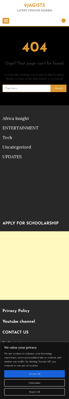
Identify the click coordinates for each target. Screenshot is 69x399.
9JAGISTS (34, 5)
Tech (7, 137)
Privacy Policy (16, 311)
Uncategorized (17, 147)
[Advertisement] (34, 265)
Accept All (34, 373)
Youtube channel (19, 322)
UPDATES (12, 156)
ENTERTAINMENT (21, 128)
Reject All (34, 391)
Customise (35, 382)
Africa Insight (16, 118)
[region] (34, 370)
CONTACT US (15, 333)
